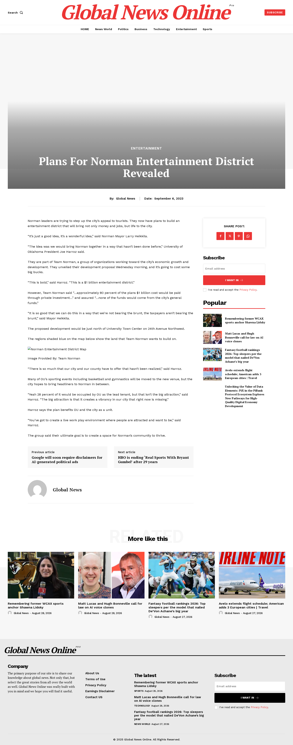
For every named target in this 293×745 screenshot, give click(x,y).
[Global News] (37, 489)
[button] (16, 12)
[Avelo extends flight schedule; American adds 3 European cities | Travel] (212, 374)
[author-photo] (10, 613)
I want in (232, 280)
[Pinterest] (239, 236)
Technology (142, 705)
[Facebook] (220, 236)
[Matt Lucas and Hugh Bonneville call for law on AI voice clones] (212, 337)
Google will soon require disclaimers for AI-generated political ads (67, 459)
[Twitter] (230, 236)
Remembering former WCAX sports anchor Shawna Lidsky (245, 320)
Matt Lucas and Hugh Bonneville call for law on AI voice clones (244, 337)
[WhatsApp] (248, 236)
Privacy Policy (248, 289)
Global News (125, 198)
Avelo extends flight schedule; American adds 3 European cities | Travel (243, 374)
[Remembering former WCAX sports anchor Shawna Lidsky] (212, 320)
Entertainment (146, 148)
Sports (139, 691)
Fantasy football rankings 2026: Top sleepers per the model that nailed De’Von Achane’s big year (243, 355)
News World (142, 724)
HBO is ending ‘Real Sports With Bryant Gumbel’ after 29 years (153, 459)
